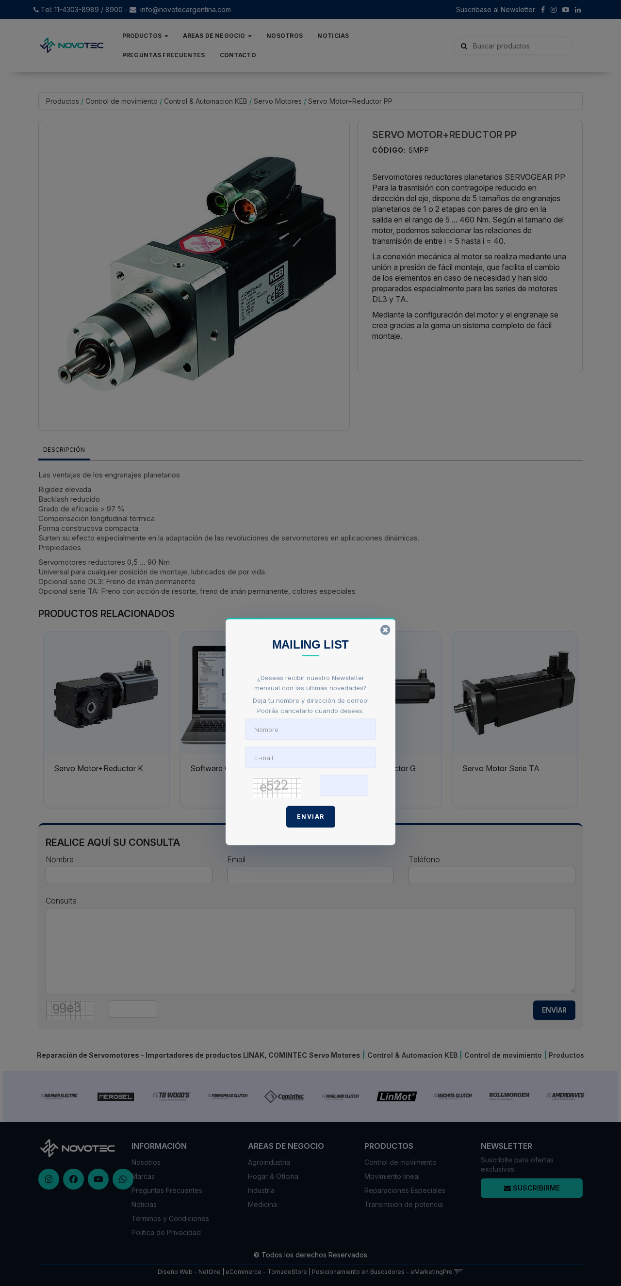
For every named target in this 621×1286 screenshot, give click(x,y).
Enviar (311, 816)
